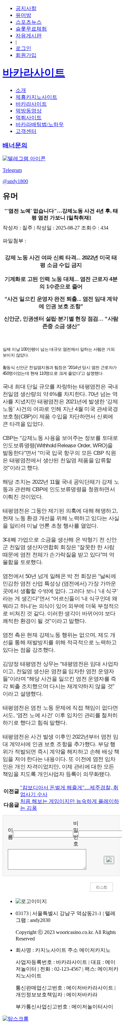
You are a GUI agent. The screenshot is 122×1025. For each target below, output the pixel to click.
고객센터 (26, 131)
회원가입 (26, 55)
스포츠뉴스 (29, 22)
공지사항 (26, 8)
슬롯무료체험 (31, 29)
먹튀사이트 (29, 117)
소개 (21, 90)
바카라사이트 (31, 104)
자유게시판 (29, 35)
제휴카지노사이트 (36, 97)
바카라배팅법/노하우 (40, 124)
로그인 (23, 48)
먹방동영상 (29, 110)
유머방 (23, 15)
